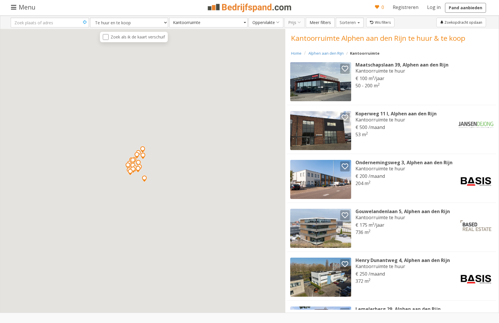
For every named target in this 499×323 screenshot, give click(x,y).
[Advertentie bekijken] (320, 81)
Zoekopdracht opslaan (463, 22)
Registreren (405, 7)
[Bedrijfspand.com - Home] (249, 8)
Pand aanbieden (465, 7)
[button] (132, 160)
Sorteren (352, 22)
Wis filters (383, 22)
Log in (434, 7)
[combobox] (208, 22)
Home (296, 53)
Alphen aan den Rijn (326, 53)
